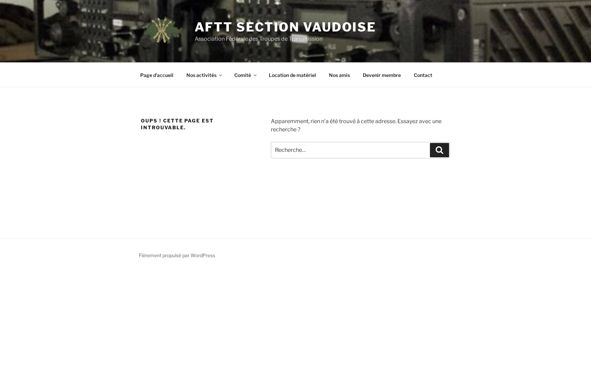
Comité (242, 75)
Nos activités (201, 75)
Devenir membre (382, 75)
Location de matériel (292, 75)
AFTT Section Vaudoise (285, 27)
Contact (423, 75)
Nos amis (339, 75)
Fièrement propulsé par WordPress (177, 255)
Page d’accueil (156, 75)
